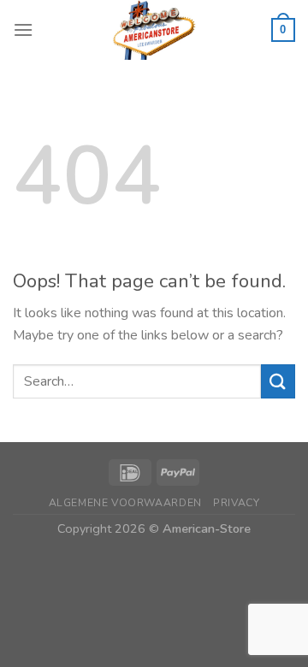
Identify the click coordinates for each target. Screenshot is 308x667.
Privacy (236, 503)
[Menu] (23, 29)
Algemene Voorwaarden (125, 503)
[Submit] (278, 381)
